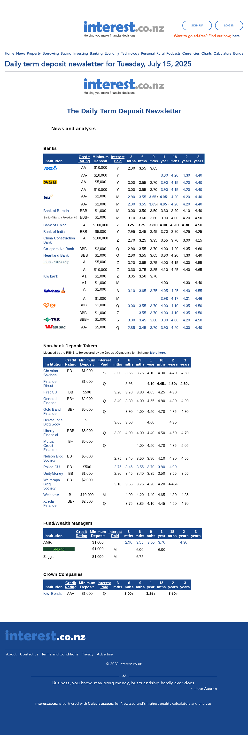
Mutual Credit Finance (49, 445)
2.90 (131, 197)
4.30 (186, 175)
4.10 (174, 306)
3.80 (161, 467)
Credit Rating (84, 159)
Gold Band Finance (52, 411)
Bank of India (54, 231)
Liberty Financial (50, 433)
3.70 (153, 306)
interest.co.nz (46, 703)
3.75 (153, 291)
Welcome (51, 495)
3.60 (153, 320)
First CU (50, 392)
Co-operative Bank (58, 249)
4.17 (174, 298)
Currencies (191, 53)
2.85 (131, 328)
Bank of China (55, 225)
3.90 (164, 175)
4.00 (164, 306)
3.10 (131, 291)
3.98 (164, 298)
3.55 (142, 197)
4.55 (198, 291)
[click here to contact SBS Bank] (49, 306)
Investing (80, 53)
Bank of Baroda (56, 211)
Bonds (238, 53)
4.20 (174, 175)
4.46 (198, 298)
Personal (148, 53)
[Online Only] (59, 263)
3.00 (131, 306)
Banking (96, 53)
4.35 (186, 306)
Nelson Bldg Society (53, 458)
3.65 (152, 197)
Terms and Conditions (59, 654)
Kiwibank (50, 276)
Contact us (29, 654)
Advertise (105, 654)
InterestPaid (117, 159)
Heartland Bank (56, 255)
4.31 (186, 298)
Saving (66, 53)
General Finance (49, 401)
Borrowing (51, 53)
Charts (207, 53)
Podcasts (173, 53)
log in (229, 25)
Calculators (222, 53)
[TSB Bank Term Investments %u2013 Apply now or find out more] (52, 320)
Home (9, 53)
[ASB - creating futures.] (50, 183)
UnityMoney (53, 473)
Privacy (87, 654)
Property (34, 53)
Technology (130, 53)
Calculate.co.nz (101, 703)
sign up (197, 25)
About (11, 654)
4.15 (174, 182)
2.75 (117, 467)
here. (236, 35)
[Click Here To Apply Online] (54, 292)
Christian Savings (50, 373)
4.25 (174, 291)
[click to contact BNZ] (49, 198)
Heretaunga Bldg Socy (52, 422)
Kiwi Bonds (52, 593)
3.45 (142, 320)
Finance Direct (49, 383)
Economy (112, 53)
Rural (160, 53)
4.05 (163, 197)
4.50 (198, 306)
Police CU (51, 467)
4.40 (198, 175)
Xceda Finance (49, 503)
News (20, 53)
